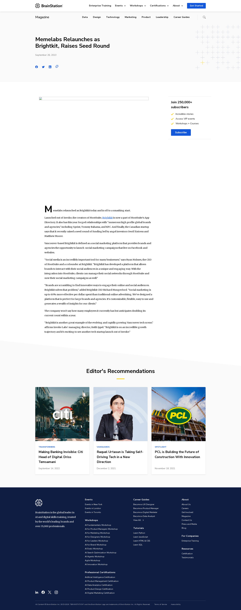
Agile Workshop (92, 560)
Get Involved (187, 512)
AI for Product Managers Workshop (101, 529)
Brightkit (107, 217)
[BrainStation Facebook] (43, 592)
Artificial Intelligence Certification (100, 577)
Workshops (136, 5)
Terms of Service (160, 604)
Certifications (158, 5)
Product (146, 17)
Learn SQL (137, 544)
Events (119, 5)
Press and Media (189, 524)
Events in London (93, 508)
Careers (185, 508)
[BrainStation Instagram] (56, 592)
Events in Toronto (93, 512)
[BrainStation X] (49, 592)
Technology (113, 17)
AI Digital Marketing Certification (100, 593)
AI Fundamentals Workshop (98, 525)
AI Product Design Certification (99, 589)
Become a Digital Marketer (145, 512)
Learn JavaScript (140, 537)
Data (85, 17)
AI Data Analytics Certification (98, 585)
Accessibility (176, 604)
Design (97, 17)
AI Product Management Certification (102, 581)
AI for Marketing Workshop (97, 533)
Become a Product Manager (146, 508)
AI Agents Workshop (94, 556)
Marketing (130, 17)
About (176, 5)
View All (137, 520)
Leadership (162, 17)
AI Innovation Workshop (96, 564)
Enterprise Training (100, 5)
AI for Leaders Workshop (96, 541)
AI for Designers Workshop (97, 537)
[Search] (204, 17)
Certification (187, 553)
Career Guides (182, 17)
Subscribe (181, 132)
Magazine (186, 516)
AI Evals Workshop (94, 548)
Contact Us (187, 520)
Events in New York (93, 504)
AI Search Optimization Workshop (100, 552)
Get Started (196, 5)
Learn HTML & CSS (141, 541)
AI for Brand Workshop (95, 544)
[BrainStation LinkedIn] (36, 592)
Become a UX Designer (143, 504)
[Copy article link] (57, 66)
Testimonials (188, 557)
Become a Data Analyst (144, 516)
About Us (186, 504)
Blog (184, 528)
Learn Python (139, 533)
